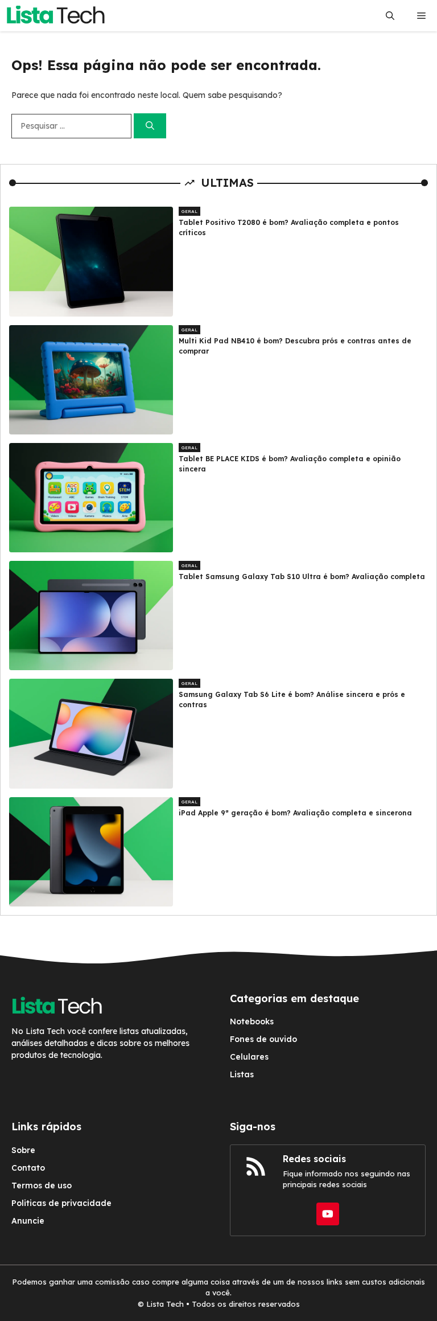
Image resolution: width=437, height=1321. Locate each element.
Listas (242, 1074)
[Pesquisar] (150, 126)
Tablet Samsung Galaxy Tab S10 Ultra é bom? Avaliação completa (302, 576)
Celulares (249, 1057)
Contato (28, 1168)
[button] (390, 15)
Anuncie (27, 1221)
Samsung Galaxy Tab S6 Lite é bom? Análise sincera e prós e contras (292, 699)
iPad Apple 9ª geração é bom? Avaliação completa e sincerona (295, 813)
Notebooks (252, 1021)
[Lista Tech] (55, 15)
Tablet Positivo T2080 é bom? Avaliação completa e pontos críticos (289, 227)
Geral (189, 211)
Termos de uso (41, 1185)
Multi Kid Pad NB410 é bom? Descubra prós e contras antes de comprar (295, 346)
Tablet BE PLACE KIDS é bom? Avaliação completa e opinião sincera (290, 463)
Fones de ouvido (263, 1039)
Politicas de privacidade (61, 1203)
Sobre (23, 1150)
